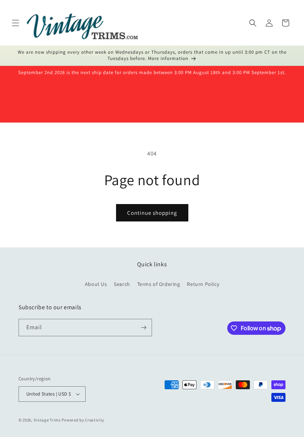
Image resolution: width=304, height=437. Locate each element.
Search (122, 284)
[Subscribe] (143, 327)
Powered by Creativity (83, 420)
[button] (15, 23)
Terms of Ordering (158, 284)
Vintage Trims (47, 420)
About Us (96, 284)
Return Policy (203, 284)
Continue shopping (152, 212)
